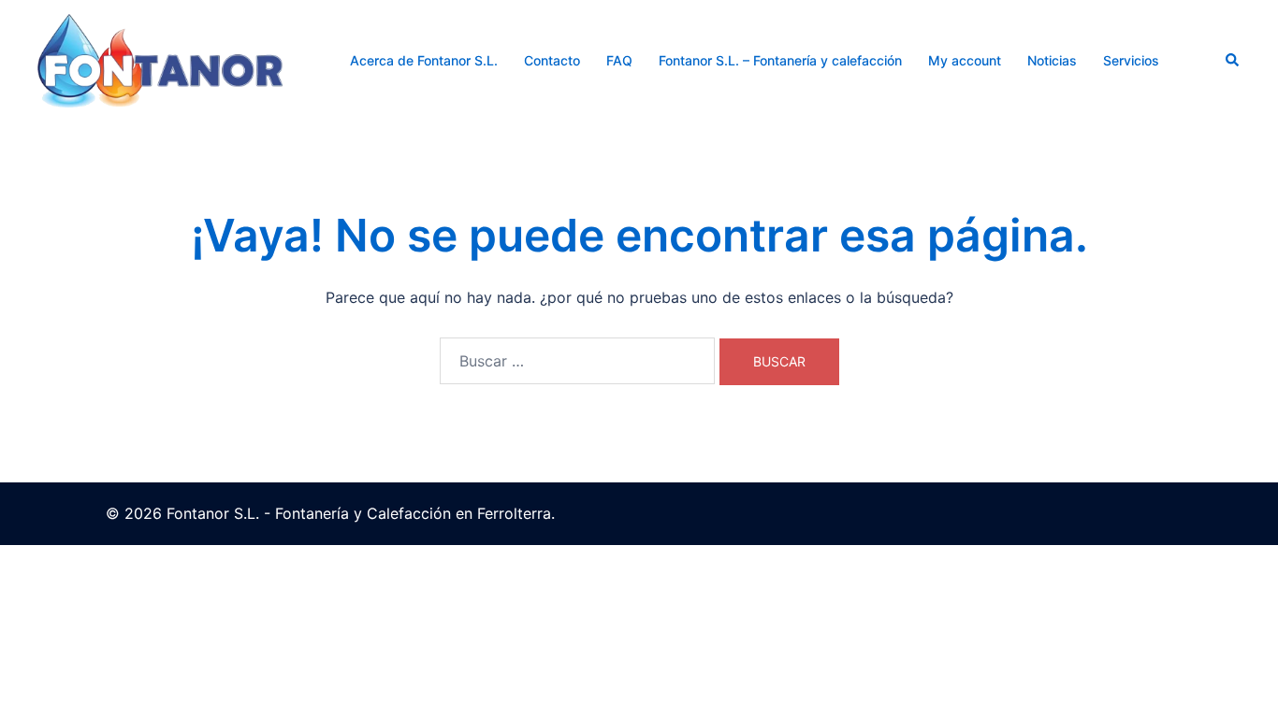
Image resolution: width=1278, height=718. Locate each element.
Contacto (552, 60)
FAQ (619, 60)
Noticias (1052, 60)
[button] (1233, 60)
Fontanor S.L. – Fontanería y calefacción (780, 60)
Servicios (1131, 60)
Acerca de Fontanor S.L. (424, 60)
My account (964, 60)
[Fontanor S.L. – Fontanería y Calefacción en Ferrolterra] (160, 59)
